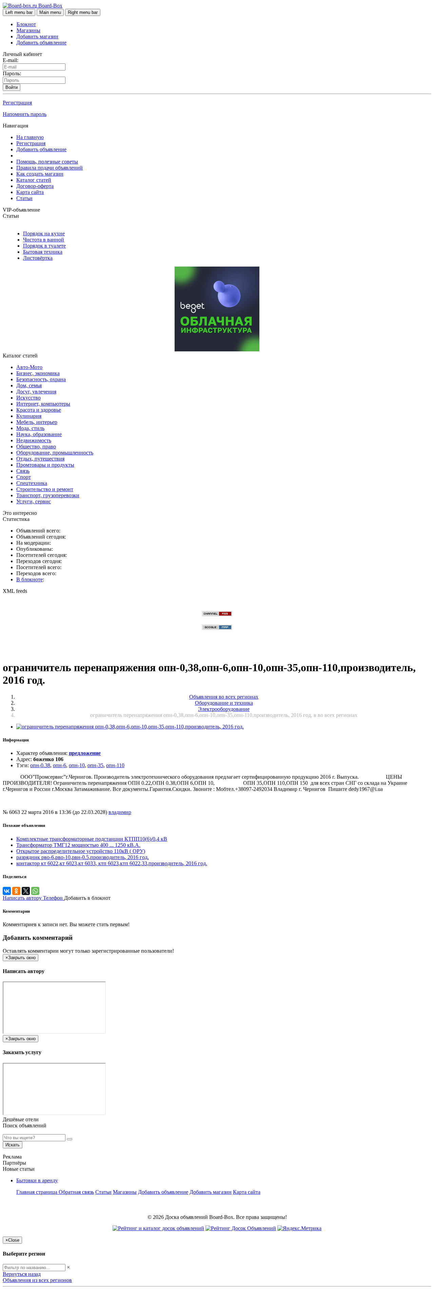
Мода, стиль (30, 428)
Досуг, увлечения (36, 391)
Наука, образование (39, 434)
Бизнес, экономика (38, 373)
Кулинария (28, 416)
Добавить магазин (37, 36)
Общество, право (36, 446)
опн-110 (115, 765)
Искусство (28, 398)
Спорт (23, 477)
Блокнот (26, 24)
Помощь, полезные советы (47, 161)
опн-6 (59, 765)
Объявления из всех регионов (37, 1280)
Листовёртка (38, 258)
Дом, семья (29, 385)
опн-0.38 (40, 765)
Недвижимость (33, 440)
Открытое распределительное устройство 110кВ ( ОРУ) (80, 851)
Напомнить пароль (24, 114)
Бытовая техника (42, 252)
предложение (85, 753)
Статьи (24, 198)
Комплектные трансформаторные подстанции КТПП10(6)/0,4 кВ (91, 839)
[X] (26, 891)
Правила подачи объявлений (49, 168)
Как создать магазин (39, 174)
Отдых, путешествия (40, 459)
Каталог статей (33, 180)
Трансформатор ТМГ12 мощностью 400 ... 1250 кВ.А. (78, 845)
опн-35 (95, 765)
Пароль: (12, 73)
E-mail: (10, 60)
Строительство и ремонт (44, 489)
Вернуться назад (22, 1274)
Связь (22, 471)
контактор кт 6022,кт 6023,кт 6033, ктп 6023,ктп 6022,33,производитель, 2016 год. (111, 863)
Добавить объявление (41, 42)
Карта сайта (30, 192)
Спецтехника (31, 483)
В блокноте (29, 579)
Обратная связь (76, 1192)
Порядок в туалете (44, 246)
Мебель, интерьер (36, 422)
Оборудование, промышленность (54, 452)
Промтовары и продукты (45, 465)
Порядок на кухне (44, 233)
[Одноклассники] (16, 891)
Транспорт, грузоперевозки (47, 495)
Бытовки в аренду (37, 1180)
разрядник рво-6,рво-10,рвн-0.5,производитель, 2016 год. (82, 857)
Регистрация (17, 102)
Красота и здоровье (38, 410)
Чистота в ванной (43, 239)
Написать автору (23, 898)
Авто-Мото (29, 367)
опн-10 (77, 765)
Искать (12, 1144)
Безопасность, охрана (41, 379)
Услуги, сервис (33, 501)
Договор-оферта (35, 186)
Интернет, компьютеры (43, 404)
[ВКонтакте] (7, 891)
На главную (30, 137)
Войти (11, 87)
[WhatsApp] (35, 891)
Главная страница (37, 1192)
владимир (119, 812)
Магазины (28, 30)
